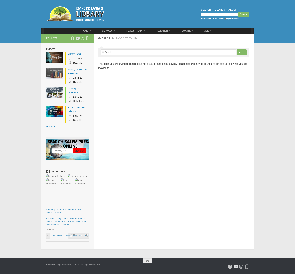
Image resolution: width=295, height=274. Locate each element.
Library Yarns (74, 54)
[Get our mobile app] (87, 38)
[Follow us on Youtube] (77, 38)
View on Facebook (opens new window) (67, 235)
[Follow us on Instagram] (82, 38)
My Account (206, 19)
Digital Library (232, 19)
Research (162, 31)
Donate (186, 31)
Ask (206, 31)
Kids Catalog (218, 19)
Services (107, 31)
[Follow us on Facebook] (72, 38)
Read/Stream (134, 31)
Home (85, 31)
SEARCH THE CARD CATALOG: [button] (218, 9)
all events (50, 126)
